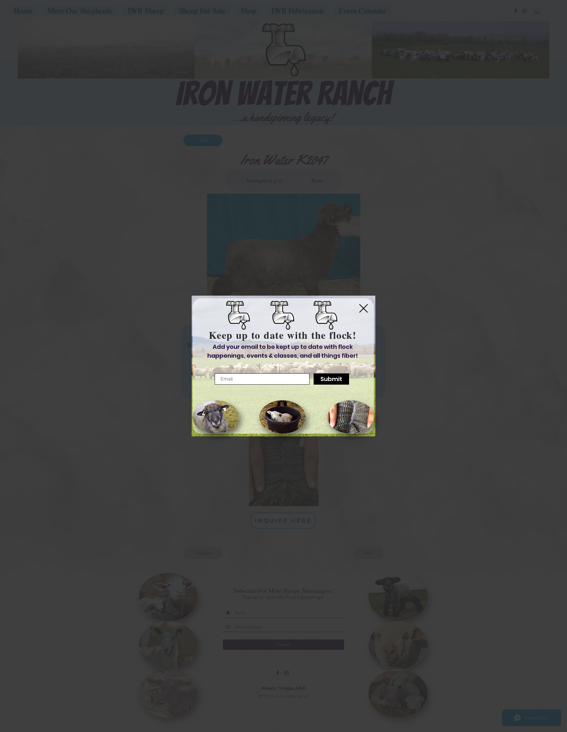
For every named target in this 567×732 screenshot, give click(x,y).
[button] (363, 308)
